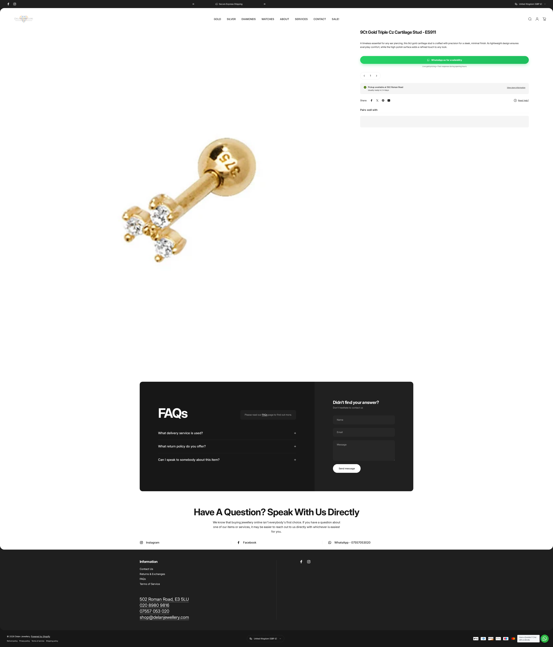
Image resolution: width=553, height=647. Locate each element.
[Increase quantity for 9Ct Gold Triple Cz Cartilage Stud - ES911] (377, 75)
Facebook (249, 542)
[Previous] (193, 4)
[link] (164, 617)
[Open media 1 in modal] (188, 194)
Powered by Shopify (40, 636)
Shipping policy (52, 641)
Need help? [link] (523, 100)
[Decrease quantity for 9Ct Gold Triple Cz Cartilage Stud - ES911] (363, 75)
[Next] (264, 4)
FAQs (264, 414)
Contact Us (146, 568)
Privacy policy (24, 641)
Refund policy (12, 641)
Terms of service (38, 641)
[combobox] (530, 4)
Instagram (152, 542)
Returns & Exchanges (152, 574)
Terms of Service (150, 583)
